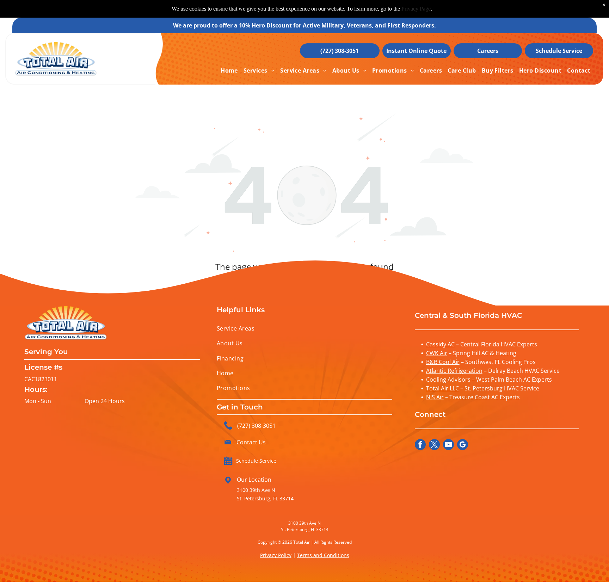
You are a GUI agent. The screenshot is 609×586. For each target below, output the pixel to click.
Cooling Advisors (448, 379)
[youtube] (448, 445)
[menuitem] (229, 70)
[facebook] (420, 445)
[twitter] (434, 445)
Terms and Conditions (323, 555)
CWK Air (436, 353)
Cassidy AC (440, 344)
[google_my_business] (462, 445)
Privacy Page (416, 9)
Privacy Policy (275, 555)
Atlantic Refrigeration (454, 371)
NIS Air (435, 397)
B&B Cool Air (443, 362)
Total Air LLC (442, 388)
